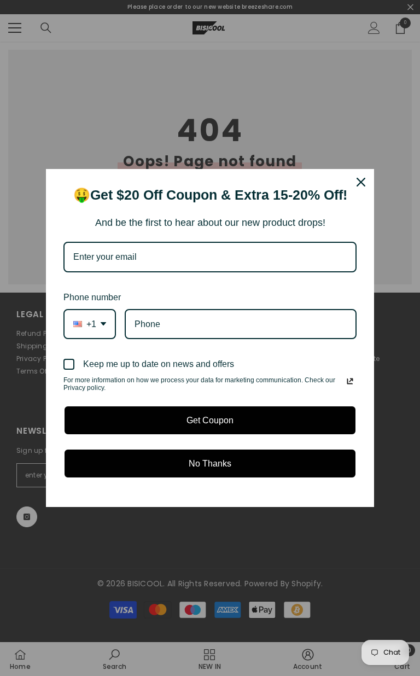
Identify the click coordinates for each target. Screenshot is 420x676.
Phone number (92, 297)
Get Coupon (210, 420)
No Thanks (210, 463)
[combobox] (89, 324)
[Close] (361, 182)
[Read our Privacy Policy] (350, 381)
